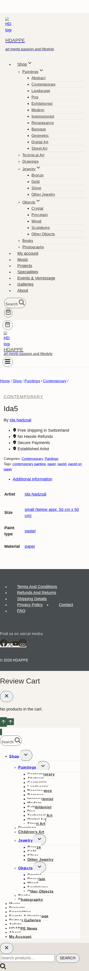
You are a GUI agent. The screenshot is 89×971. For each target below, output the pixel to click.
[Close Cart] (6, 696)
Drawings (30, 161)
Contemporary (43, 84)
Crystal (37, 208)
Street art (39, 148)
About (22, 290)
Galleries (25, 284)
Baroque (38, 129)
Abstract (38, 78)
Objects (25, 868)
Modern (37, 110)
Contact (66, 604)
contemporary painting (29, 464)
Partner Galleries (25, 920)
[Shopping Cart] (8, 312)
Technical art (33, 155)
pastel (62, 464)
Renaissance (42, 123)
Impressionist (42, 116)
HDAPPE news (23, 928)
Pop (34, 97)
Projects (24, 265)
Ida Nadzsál (35, 494)
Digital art (39, 142)
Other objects (43, 234)
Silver (36, 188)
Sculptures (40, 228)
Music (22, 259)
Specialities (27, 272)
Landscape (40, 91)
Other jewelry (43, 194)
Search (68, 958)
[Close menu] (1, 732)
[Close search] (6, 948)
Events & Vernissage (36, 278)
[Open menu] (8, 362)
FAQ (21, 611)
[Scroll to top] (3, 722)
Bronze (37, 175)
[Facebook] (3, 645)
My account (27, 253)
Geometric (40, 136)
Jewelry (25, 840)
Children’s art (31, 832)
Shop (14, 756)
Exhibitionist (41, 104)
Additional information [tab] (32, 479)
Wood (36, 221)
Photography (33, 247)
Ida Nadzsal (20, 420)
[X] (10, 645)
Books (27, 241)
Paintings (51, 459)
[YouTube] (16, 645)
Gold (35, 182)
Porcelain (39, 215)
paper (51, 464)
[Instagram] (22, 645)
